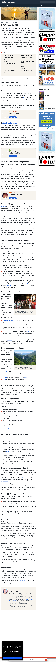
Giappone (6, 22)
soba (8, 285)
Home (2, 22)
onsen (25, 377)
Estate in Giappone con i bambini (9, 64)
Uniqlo (8, 428)
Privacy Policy (9, 652)
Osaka (14, 185)
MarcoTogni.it (8, 2)
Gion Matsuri (7, 320)
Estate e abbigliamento (26, 55)
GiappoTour (37, 5)
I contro (23, 68)
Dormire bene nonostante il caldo (27, 61)
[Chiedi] (46, 660)
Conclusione (24, 74)
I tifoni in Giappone (8, 57)
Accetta (12, 657)
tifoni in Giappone (9, 123)
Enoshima (11, 382)
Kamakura (5, 382)
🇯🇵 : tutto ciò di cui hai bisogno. (15, 78)
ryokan (23, 477)
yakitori (8, 451)
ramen (18, 258)
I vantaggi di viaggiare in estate (27, 65)
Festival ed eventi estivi (9, 70)
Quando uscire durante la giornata (10, 60)
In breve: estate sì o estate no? (27, 71)
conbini (25, 97)
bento (28, 284)
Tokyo (10, 185)
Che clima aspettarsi (9, 55)
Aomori (28, 331)
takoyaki (9, 340)
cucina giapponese (10, 243)
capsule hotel (4, 481)
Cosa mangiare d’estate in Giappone (10, 67)
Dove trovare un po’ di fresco (9, 73)
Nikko (4, 379)
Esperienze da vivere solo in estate (27, 58)
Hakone (5, 377)
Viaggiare (3, 206)
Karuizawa (5, 371)
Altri (10, 22)
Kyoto (12, 320)
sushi (11, 285)
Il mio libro (43, 5)
